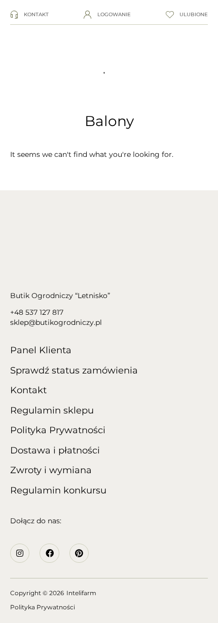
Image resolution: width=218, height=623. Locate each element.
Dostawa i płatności (55, 450)
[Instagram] (19, 553)
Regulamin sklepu (52, 410)
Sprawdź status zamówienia (74, 370)
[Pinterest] (79, 553)
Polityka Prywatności (57, 430)
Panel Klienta (40, 350)
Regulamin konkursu (58, 490)
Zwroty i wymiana (51, 470)
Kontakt (28, 390)
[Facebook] (49, 553)
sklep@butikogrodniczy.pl (56, 322)
